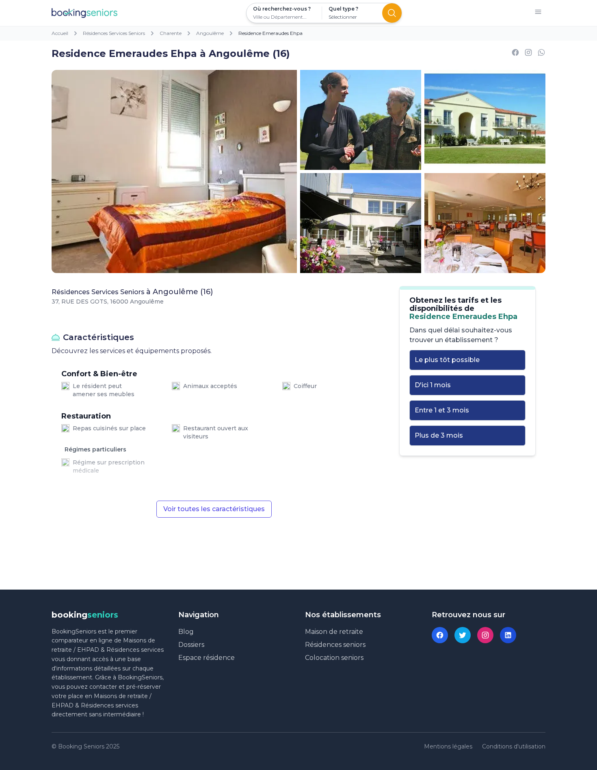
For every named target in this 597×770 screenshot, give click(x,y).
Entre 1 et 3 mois (442, 410)
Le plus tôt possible (447, 360)
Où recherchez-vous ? (282, 9)
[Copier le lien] (528, 54)
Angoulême (210, 33)
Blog (186, 632)
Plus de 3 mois (439, 435)
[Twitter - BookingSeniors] (462, 635)
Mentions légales (448, 746)
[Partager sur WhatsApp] (541, 54)
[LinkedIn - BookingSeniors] (508, 635)
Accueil (60, 33)
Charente (171, 33)
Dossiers (191, 645)
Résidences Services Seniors (114, 33)
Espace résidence (206, 658)
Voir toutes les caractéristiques (214, 509)
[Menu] (538, 13)
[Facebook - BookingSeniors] (440, 635)
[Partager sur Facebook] (515, 54)
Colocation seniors (334, 658)
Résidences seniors (335, 645)
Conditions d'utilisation (513, 746)
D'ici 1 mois (433, 385)
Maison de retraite (334, 632)
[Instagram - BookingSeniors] (485, 635)
